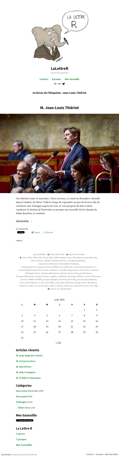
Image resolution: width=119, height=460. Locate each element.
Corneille (63, 270)
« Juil (58, 342)
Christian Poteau (58, 261)
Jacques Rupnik (50, 279)
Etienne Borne (67, 273)
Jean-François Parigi (67, 279)
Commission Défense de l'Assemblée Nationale (58, 264)
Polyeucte (23, 286)
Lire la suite (27, 221)
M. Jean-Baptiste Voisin (29, 355)
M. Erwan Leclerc (26, 361)
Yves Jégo (93, 286)
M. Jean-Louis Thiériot (59, 107)
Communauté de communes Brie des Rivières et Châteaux (46, 267)
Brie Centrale (37, 261)
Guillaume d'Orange (67, 276)
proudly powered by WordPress (24, 454)
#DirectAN (37, 257)
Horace (24, 279)
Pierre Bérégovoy (89, 283)
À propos (56, 79)
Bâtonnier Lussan (80, 257)
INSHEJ (39, 279)
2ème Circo (24, 407)
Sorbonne (68, 286)
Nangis (78, 283)
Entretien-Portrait (76, 254)
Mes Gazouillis (72, 79)
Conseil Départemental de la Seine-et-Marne (38, 270)
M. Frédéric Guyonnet (28, 378)
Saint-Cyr (33, 286)
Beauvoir (93, 257)
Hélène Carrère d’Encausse (89, 276)
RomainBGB (40, 254)
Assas (69, 257)
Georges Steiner (42, 276)
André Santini (60, 257)
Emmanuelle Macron (50, 273)
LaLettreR (59, 68)
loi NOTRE (48, 283)
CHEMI (47, 261)
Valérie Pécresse (81, 286)
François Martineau (83, 273)
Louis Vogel (59, 283)
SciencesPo (43, 286)
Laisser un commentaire (60, 289)
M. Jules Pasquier (26, 372)
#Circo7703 (26, 257)
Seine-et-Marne (56, 286)
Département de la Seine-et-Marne (83, 270)
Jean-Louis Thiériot (28, 283)
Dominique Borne (32, 273)
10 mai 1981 (48, 257)
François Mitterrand (25, 276)
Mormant (70, 283)
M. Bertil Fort (23, 366)
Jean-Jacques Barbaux (87, 279)
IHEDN (31, 279)
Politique (21, 402)
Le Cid (40, 283)
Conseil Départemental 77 (84, 267)
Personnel (22, 396)
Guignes (53, 276)
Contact (44, 79)
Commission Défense (76, 261)
